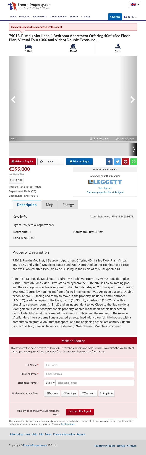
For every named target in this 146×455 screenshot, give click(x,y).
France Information (64, 434)
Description (27, 205)
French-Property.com (35, 445)
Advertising (16, 434)
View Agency (104, 188)
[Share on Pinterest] (125, 161)
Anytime (108, 393)
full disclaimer (67, 424)
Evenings (70, 393)
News (48, 434)
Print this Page (80, 161)
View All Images (100, 138)
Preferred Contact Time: (25, 393)
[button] (18, 98)
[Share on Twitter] (117, 161)
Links (27, 434)
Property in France (105, 445)
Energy (68, 205)
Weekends (89, 393)
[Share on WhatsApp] (133, 161)
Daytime (53, 393)
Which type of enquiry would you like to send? (38, 412)
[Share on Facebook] (109, 161)
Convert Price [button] (16, 180)
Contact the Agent (80, 411)
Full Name (30, 365)
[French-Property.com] (28, 6)
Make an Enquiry (23, 161)
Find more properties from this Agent (105, 192)
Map (49, 205)
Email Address (28, 373)
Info (41, 434)
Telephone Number (28, 382)
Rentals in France (126, 445)
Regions (81, 434)
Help (34, 434)
